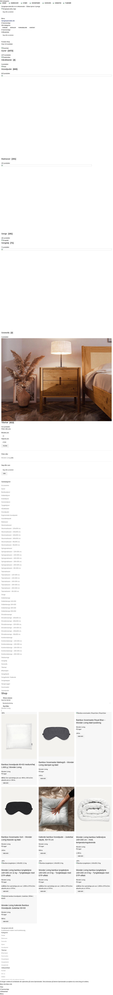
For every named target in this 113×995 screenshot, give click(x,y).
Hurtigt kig (8, 761)
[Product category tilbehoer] (56, 482)
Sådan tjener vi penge (33, 6)
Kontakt (3, 970)
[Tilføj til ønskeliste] (13, 761)
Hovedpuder (4, 947)
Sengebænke (5, 962)
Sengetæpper (5, 959)
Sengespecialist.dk (8, 21)
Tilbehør (4, 950)
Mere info (6, 984)
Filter (5, 446)
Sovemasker (4, 956)
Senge (3, 935)
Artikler (3, 976)
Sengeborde (4, 965)
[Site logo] (8, 9)
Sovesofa (4, 941)
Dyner (3, 944)
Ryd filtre (6, 706)
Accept (16, 984)
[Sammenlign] (3, 761)
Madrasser (4, 938)
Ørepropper (4, 953)
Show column (7, 698)
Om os (3, 973)
